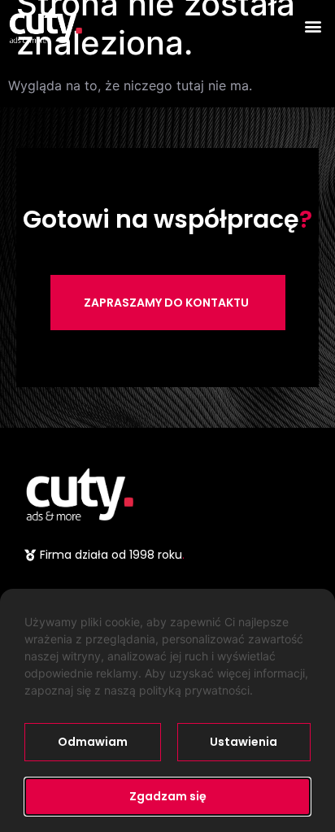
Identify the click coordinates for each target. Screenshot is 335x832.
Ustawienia (243, 742)
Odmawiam (93, 742)
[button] (313, 25)
